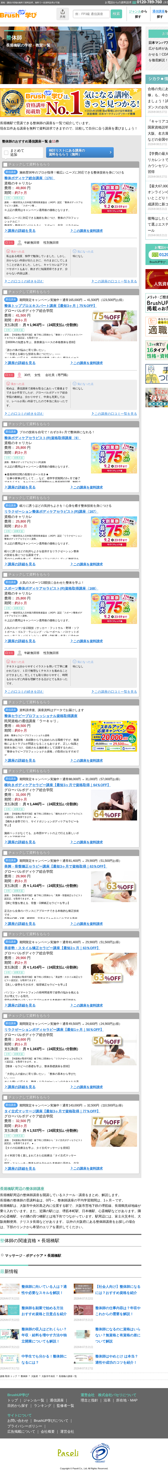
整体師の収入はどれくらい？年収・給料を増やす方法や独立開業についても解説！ (44, 1335)
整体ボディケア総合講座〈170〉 (29, 178)
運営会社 (67, 1431)
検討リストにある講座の (67, 152)
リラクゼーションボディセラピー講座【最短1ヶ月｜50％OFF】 (54, 1029)
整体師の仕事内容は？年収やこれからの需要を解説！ (118, 1311)
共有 (63, 16)
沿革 (107, 1400)
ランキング (42, 1405)
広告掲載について (21, 1431)
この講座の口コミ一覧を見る (115, 281)
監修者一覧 (65, 1405)
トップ (12, 1400)
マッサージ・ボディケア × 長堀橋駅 (33, 1255)
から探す (138, 13)
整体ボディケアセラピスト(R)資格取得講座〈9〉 (42, 438)
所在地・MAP (126, 1400)
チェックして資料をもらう (29, 164)
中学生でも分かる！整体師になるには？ (44, 1359)
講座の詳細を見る (22, 231)
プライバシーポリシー (24, 1426)
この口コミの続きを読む (26, 281)
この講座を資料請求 (88, 231)
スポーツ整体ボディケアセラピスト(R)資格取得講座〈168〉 (51, 588)
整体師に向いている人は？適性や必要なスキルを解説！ (44, 1289)
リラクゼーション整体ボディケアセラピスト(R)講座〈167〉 (51, 511)
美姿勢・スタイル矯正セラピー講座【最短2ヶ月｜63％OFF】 (52, 948)
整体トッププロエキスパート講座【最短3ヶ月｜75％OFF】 (50, 306)
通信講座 (57, 1400)
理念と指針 (89, 1400)
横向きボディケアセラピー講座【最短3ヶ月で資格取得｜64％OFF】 (57, 785)
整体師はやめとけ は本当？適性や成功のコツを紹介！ (116, 1359)
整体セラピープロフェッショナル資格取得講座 (40, 716)
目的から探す (17, 1405)
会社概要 (48, 1431)
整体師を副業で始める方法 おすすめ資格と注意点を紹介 (44, 1311)
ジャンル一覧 (33, 1400)
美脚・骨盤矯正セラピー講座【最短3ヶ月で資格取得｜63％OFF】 (55, 866)
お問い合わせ (17, 1420)
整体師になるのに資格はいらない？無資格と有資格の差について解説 (118, 1335)
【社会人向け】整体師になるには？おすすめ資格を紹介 (118, 1289)
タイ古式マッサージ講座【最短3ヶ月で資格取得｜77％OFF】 (52, 1111)
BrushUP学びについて (51, 1420)
